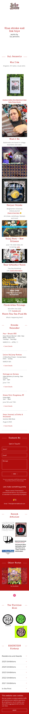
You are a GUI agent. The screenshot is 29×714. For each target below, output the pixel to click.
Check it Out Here (13, 213)
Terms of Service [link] (17, 480)
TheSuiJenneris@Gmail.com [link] (16, 503)
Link (18, 247)
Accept (14, 710)
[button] (7, 346)
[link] (14, 6)
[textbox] (14, 449)
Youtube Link (16, 311)
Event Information (16, 270)
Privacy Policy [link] (8, 480)
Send (14, 474)
